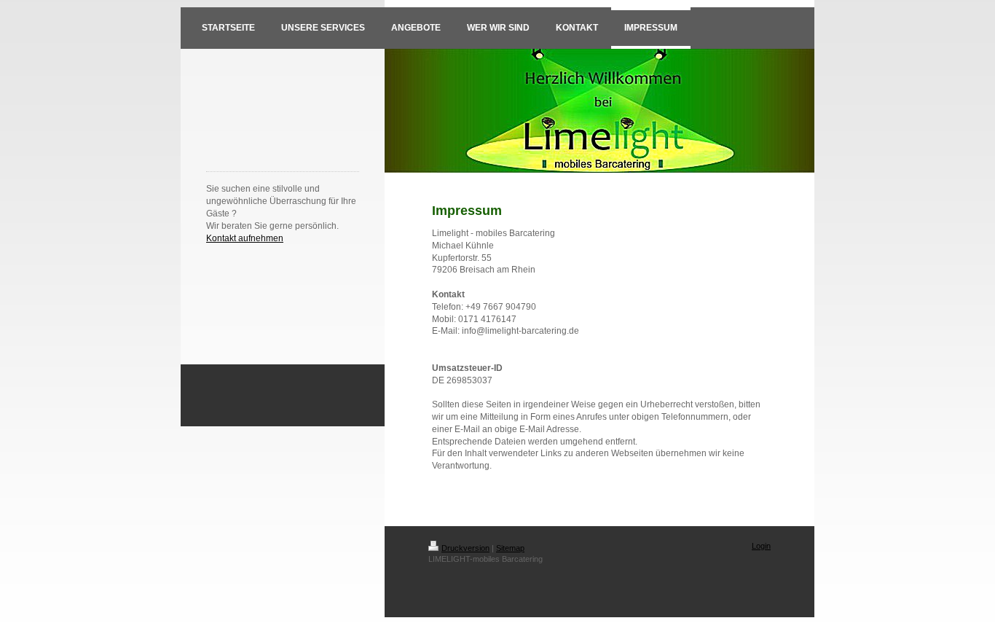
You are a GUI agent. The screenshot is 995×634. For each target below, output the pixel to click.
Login (761, 545)
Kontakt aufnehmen (244, 238)
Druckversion (465, 548)
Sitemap (510, 548)
